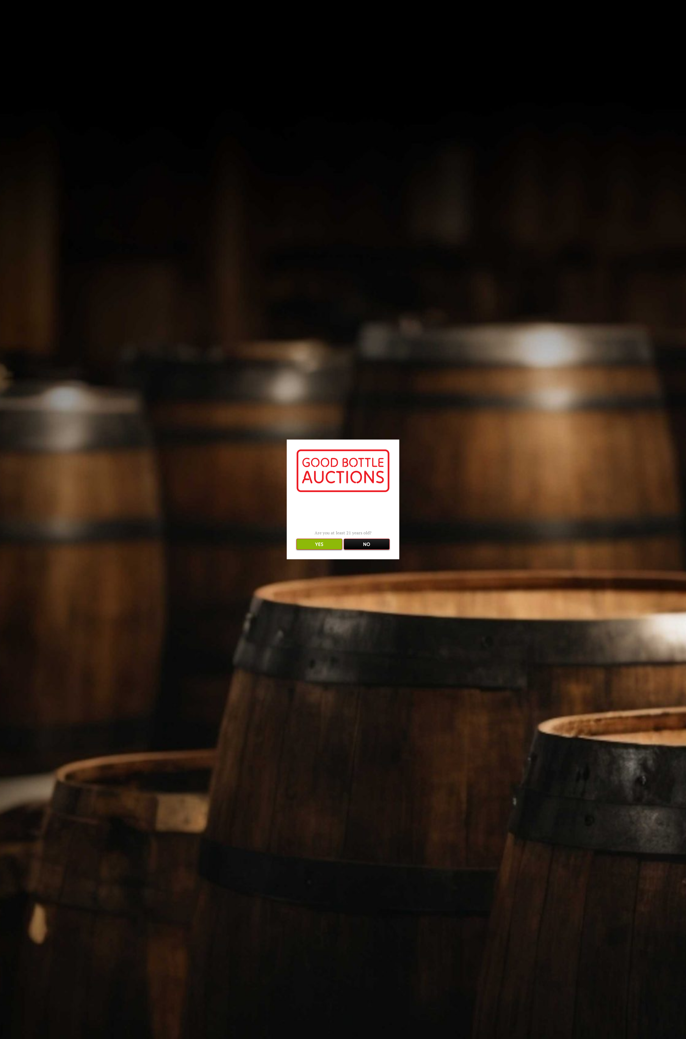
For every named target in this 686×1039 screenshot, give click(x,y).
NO (366, 544)
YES (319, 544)
